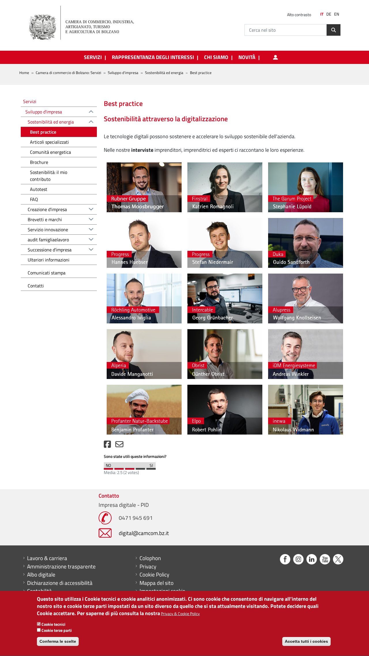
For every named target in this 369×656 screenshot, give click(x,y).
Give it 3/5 (129, 467)
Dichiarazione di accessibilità (60, 583)
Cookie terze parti (57, 630)
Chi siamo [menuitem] (216, 57)
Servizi (29, 101)
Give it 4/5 (140, 467)
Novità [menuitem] (246, 57)
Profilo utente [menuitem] (275, 57)
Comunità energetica (50, 152)
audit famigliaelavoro (48, 239)
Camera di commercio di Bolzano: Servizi (68, 72)
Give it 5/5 (151, 467)
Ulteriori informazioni (48, 259)
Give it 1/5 (108, 467)
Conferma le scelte (57, 641)
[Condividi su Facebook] (107, 446)
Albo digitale (41, 574)
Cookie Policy (154, 574)
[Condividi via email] (119, 446)
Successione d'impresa (49, 249)
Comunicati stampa (46, 272)
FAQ (34, 199)
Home (24, 72)
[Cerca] (333, 30)
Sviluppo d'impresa (123, 72)
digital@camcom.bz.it (144, 533)
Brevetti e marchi (45, 219)
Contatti (36, 285)
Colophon (150, 558)
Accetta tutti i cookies (306, 641)
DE (328, 14)
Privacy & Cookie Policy (180, 614)
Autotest (38, 189)
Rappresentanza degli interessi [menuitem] (153, 57)
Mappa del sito (157, 583)
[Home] (86, 23)
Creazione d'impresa (47, 209)
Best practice (43, 131)
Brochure (39, 162)
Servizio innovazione (48, 229)
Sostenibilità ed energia (164, 72)
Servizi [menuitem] (93, 57)
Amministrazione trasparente (61, 566)
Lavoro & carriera (47, 558)
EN (336, 14)
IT (321, 14)
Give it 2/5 (119, 467)
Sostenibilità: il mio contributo (48, 176)
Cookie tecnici (53, 624)
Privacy (148, 566)
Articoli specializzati (49, 142)
